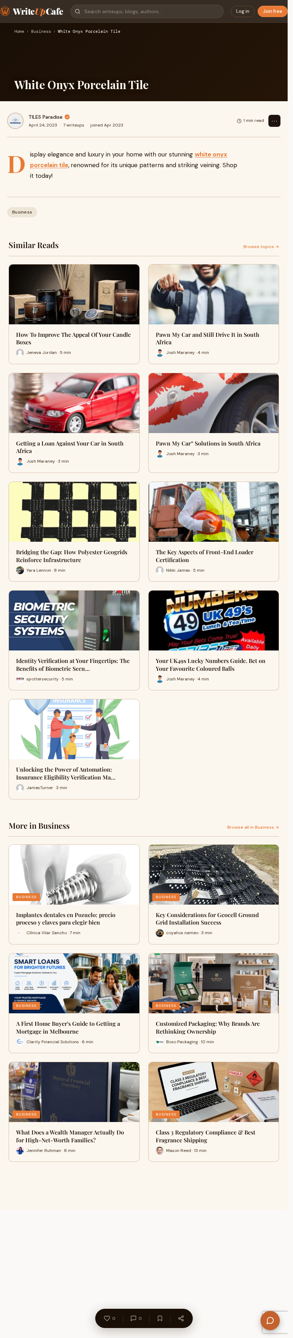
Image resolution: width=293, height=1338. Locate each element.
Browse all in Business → (253, 827)
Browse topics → (261, 246)
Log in (242, 11)
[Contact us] (270, 1320)
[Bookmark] (160, 1318)
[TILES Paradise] (15, 121)
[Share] (181, 1318)
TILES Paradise (46, 117)
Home (19, 31)
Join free (272, 11)
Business (41, 31)
